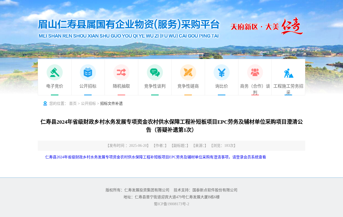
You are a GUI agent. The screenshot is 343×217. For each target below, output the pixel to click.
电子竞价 (54, 86)
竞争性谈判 (155, 86)
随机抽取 (121, 86)
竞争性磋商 (188, 86)
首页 (73, 104)
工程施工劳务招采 (288, 89)
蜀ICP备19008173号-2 (171, 204)
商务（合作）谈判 (255, 89)
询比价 (221, 86)
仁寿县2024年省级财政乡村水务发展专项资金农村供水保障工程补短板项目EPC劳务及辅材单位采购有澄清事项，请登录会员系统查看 (155, 157)
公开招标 (87, 86)
